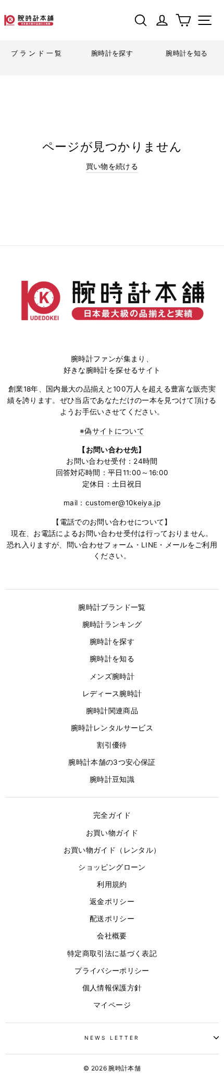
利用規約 (112, 884)
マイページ (112, 1005)
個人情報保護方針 (112, 988)
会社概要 (112, 936)
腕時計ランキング (112, 624)
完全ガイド (112, 815)
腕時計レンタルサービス (112, 728)
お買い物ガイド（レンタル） (112, 850)
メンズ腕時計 (112, 676)
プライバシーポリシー (111, 970)
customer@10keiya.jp (122, 503)
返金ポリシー (112, 901)
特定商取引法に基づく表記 (112, 953)
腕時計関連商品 (112, 711)
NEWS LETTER (112, 1038)
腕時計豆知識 (112, 779)
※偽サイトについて (112, 431)
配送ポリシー (112, 918)
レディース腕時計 (112, 693)
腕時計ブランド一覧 (111, 607)
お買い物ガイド (112, 833)
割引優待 (112, 745)
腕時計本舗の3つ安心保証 (111, 762)
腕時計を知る (112, 659)
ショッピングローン (111, 867)
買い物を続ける (112, 166)
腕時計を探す (112, 641)
